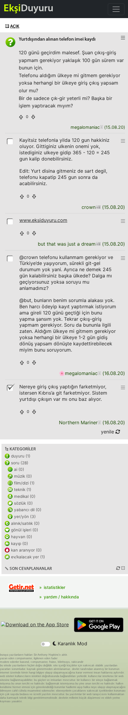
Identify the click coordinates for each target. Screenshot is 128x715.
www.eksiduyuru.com (43, 220)
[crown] (98, 207)
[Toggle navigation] (116, 9)
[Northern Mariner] (99, 423)
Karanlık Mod (71, 643)
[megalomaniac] (101, 127)
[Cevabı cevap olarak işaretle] (10, 141)
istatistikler (54, 587)
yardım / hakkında (61, 596)
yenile (108, 432)
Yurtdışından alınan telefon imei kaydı (57, 39)
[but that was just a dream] (98, 244)
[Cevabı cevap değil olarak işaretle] (10, 387)
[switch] (45, 644)
